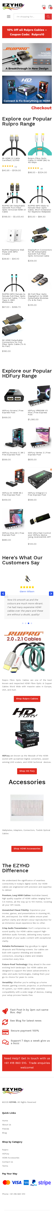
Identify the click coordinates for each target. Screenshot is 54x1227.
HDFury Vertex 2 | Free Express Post (39, 454)
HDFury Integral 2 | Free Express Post (37, 494)
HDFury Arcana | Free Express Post (12, 411)
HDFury (5, 1154)
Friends (5, 1129)
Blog (4, 1133)
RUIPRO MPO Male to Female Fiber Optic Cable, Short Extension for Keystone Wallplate (39, 209)
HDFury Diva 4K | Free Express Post (13, 534)
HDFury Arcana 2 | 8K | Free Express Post (13, 454)
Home (5, 1120)
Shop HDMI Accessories (27, 848)
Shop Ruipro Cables (27, 698)
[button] (51, 594)
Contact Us (7, 1162)
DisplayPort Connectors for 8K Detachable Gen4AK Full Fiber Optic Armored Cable (40, 253)
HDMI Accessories (10, 1158)
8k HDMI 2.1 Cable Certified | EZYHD (11, 159)
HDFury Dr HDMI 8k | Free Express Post (12, 494)
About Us (6, 1124)
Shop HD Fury (27, 771)
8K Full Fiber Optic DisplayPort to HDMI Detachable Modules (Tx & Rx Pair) (38, 297)
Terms (5, 1166)
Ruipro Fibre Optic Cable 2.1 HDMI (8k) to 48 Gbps (39, 160)
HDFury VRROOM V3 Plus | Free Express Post (38, 412)
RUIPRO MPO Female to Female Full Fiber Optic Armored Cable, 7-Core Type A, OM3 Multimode (13, 298)
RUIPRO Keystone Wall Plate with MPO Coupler (13, 252)
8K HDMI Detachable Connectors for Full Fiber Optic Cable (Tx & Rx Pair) (13, 343)
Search (48, 17)
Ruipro (5, 1150)
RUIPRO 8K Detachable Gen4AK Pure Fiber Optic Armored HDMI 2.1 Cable (14, 209)
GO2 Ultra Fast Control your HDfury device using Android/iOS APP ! (39, 536)
